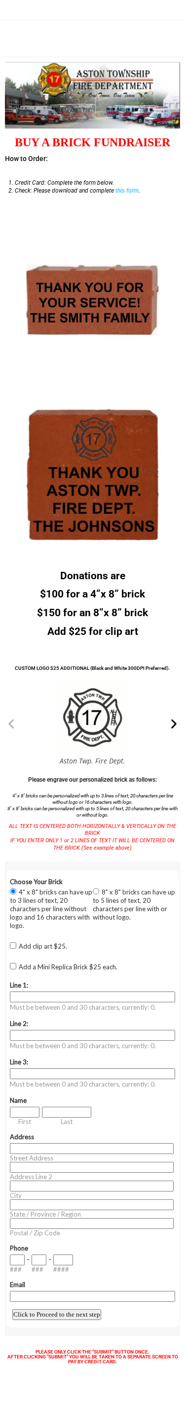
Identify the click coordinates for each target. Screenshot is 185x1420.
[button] (11, 724)
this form (127, 190)
